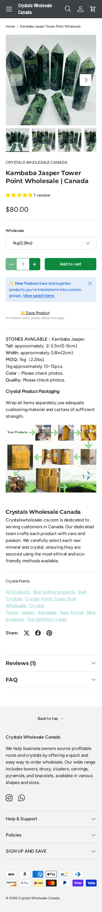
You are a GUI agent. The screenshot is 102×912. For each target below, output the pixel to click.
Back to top (48, 718)
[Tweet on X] (26, 633)
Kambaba (47, 612)
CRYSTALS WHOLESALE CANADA (36, 162)
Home (10, 26)
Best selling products (54, 592)
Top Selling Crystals (47, 619)
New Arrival (71, 612)
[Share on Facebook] (38, 633)
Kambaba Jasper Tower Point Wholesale (50, 26)
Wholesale (15, 230)
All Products (18, 592)
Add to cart (70, 264)
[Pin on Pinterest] (49, 633)
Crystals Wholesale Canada (39, 898)
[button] (93, 9)
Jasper (28, 612)
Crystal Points (18, 581)
